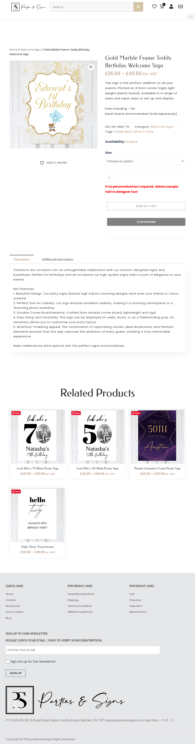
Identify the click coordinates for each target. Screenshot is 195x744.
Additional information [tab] (57, 259)
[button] (91, 67)
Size (108, 153)
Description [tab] (22, 259)
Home (14, 50)
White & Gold (143, 132)
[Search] (138, 6)
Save (17, 413)
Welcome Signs (30, 50)
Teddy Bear (123, 132)
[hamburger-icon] (190, 16)
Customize (146, 222)
